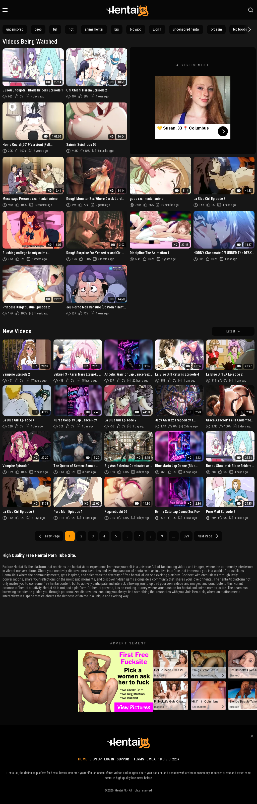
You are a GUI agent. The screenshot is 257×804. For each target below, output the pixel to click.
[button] (248, 29)
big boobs (240, 29)
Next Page (205, 536)
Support (124, 759)
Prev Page (52, 536)
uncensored (14, 29)
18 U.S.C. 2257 (168, 759)
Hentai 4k (121, 790)
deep (38, 29)
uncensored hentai (186, 29)
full (55, 29)
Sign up (96, 759)
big (116, 29)
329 (186, 536)
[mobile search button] (250, 10)
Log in (109, 759)
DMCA (151, 759)
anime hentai (94, 29)
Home (82, 759)
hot (71, 29)
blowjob (136, 29)
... (173, 536)
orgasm (216, 29)
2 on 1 (157, 29)
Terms (139, 759)
